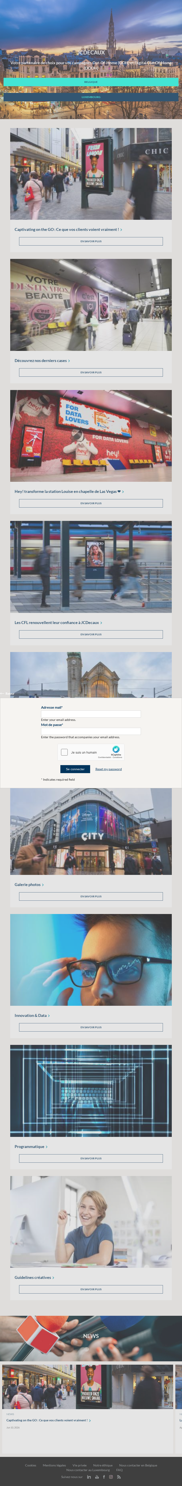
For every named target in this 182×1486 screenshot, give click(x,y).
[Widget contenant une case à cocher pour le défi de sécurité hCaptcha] (91, 752)
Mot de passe (51, 724)
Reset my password (108, 769)
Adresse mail (51, 707)
